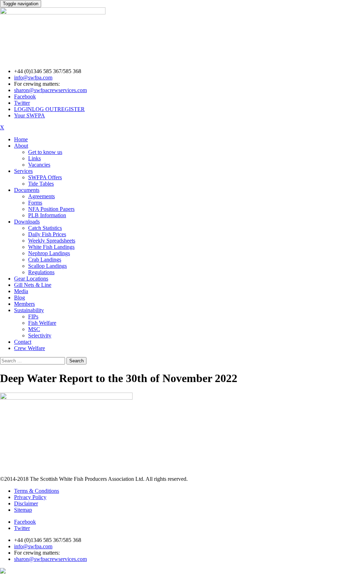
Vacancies (39, 165)
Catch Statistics (45, 228)
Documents (26, 190)
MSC (34, 329)
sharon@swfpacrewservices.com (50, 90)
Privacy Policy (30, 497)
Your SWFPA (29, 115)
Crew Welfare (29, 348)
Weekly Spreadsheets (51, 241)
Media (21, 291)
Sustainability (29, 310)
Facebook (25, 96)
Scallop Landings (47, 266)
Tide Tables (41, 184)
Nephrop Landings (49, 253)
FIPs (33, 316)
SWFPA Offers (45, 177)
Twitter (22, 103)
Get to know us (45, 152)
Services (23, 171)
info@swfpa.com (33, 77)
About (21, 146)
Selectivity (39, 335)
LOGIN (23, 109)
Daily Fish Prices (47, 234)
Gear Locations (31, 279)
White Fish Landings (51, 247)
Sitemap (23, 510)
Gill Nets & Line (32, 285)
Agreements (41, 196)
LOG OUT (44, 109)
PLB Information (47, 215)
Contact (22, 342)
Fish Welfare (42, 323)
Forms (35, 203)
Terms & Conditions (36, 491)
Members (24, 304)
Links (34, 158)
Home (21, 139)
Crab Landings (44, 260)
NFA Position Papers (51, 209)
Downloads (27, 222)
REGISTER (71, 109)
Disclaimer (26, 503)
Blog (19, 298)
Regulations (41, 272)
